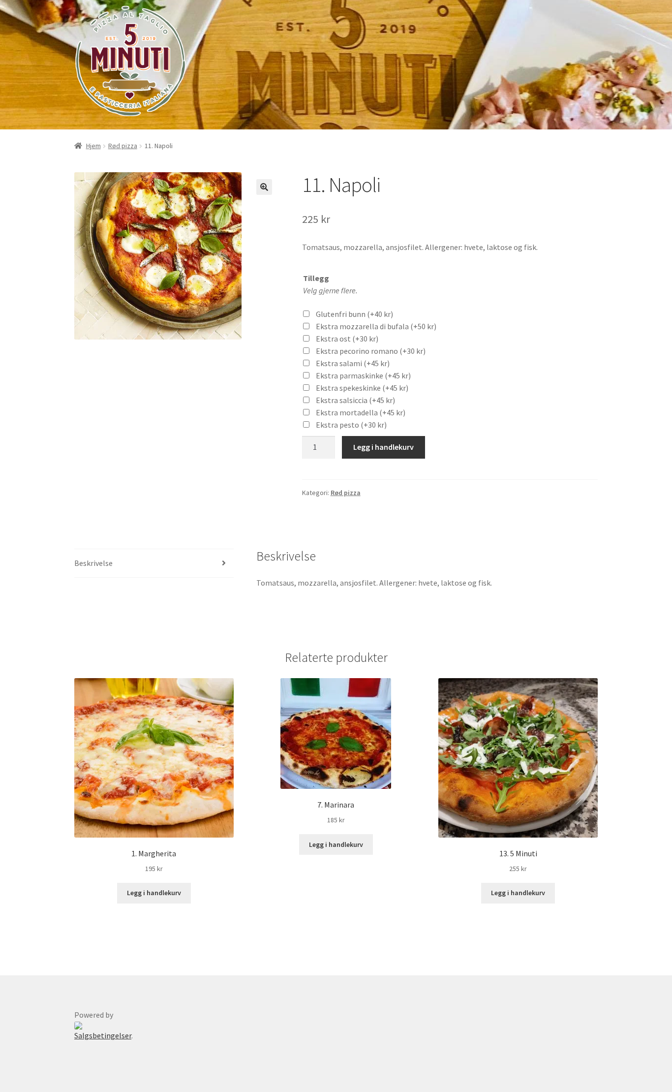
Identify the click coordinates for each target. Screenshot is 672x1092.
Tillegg (316, 278)
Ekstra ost (347, 338)
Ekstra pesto (351, 425)
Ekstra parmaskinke (363, 375)
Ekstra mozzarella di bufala (376, 326)
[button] (264, 187)
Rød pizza (122, 145)
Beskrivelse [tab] (93, 563)
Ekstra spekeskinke (362, 388)
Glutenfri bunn (354, 314)
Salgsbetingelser (102, 1035)
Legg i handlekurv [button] (154, 892)
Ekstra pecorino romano (371, 351)
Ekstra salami (353, 363)
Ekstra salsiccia (355, 400)
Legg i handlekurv (383, 447)
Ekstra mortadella (360, 412)
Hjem (93, 145)
